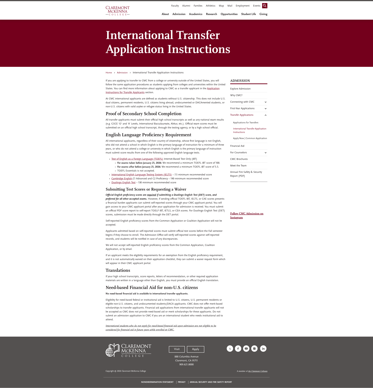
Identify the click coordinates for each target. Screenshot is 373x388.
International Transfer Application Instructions (249, 131)
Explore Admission (240, 89)
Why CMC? (236, 95)
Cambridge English (122, 178)
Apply (195, 349)
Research (211, 14)
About (165, 14)
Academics (195, 14)
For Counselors (238, 152)
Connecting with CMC (242, 102)
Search (265, 6)
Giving (263, 14)
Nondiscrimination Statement (157, 382)
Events (256, 6)
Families (198, 6)
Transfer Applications (241, 115)
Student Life (248, 14)
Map (221, 6)
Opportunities (229, 14)
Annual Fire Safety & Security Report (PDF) (246, 174)
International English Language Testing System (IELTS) (141, 175)
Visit (177, 349)
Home (109, 73)
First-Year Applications (242, 108)
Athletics (210, 6)
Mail (229, 6)
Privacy (181, 382)
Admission (179, 14)
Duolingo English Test (123, 182)
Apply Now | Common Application (250, 138)
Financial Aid (237, 146)
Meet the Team (238, 166)
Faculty (175, 6)
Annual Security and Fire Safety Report (211, 382)
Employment (243, 6)
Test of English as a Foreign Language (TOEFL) (137, 159)
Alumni (186, 6)
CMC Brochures (239, 159)
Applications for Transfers (245, 123)
